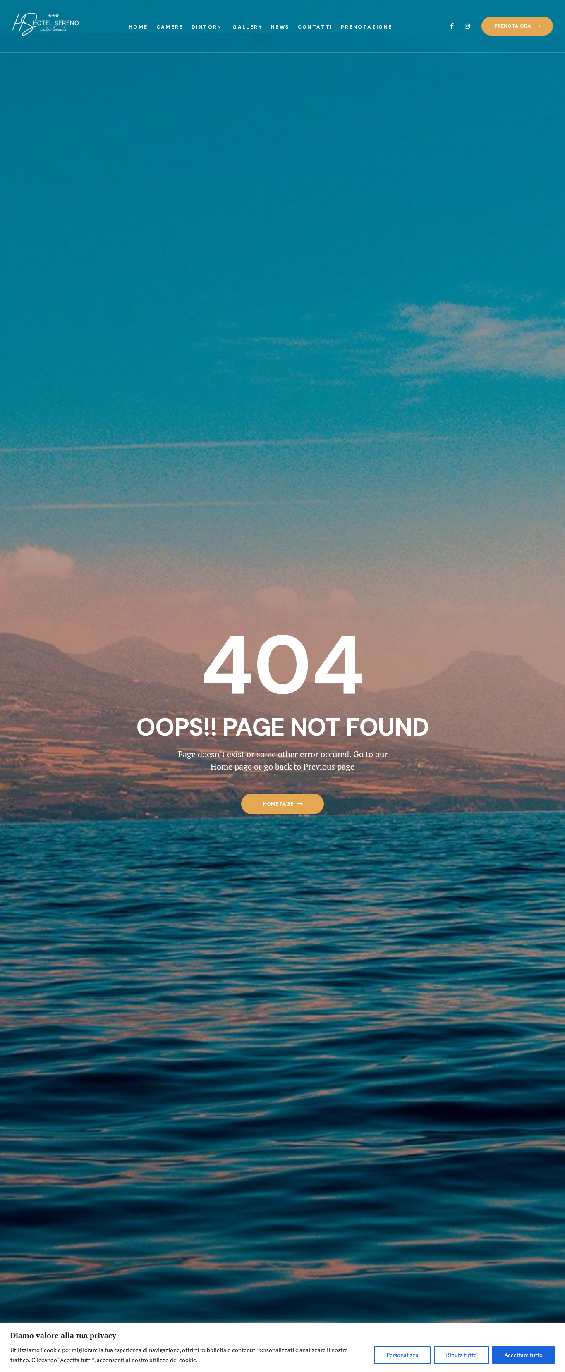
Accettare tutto (523, 1355)
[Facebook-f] (451, 26)
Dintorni (208, 27)
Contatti (315, 27)
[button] (517, 26)
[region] (282, 1347)
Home (138, 27)
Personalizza (402, 1355)
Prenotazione (367, 27)
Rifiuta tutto (461, 1355)
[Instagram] (467, 26)
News (280, 27)
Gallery (247, 27)
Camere (169, 27)
